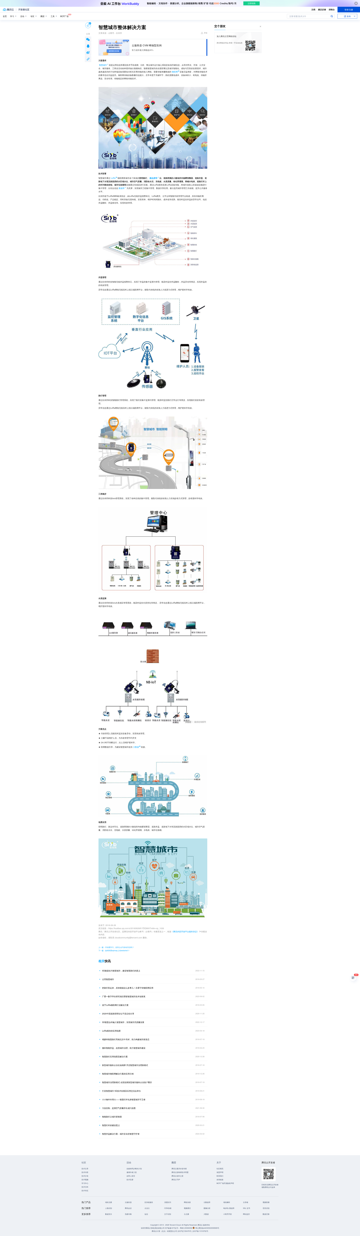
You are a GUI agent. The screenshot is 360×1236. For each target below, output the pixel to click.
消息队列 (167, 1202)
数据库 (122, 188)
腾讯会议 (128, 1208)
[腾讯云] (8, 9)
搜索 (332, 16)
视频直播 (266, 1202)
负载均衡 (128, 1214)
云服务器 (128, 1202)
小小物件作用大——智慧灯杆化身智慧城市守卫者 (123, 1099)
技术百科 (85, 1187)
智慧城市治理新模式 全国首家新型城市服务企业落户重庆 (127, 1082)
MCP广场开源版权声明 (225, 1183)
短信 (146, 1214)
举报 (205, 33)
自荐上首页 (131, 1176)
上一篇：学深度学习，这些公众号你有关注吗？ (116, 947)
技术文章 (85, 1168)
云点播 (186, 1214)
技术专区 (85, 1190)
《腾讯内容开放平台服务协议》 (185, 931)
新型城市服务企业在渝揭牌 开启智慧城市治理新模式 (125, 1065)
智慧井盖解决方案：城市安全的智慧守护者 (121, 1133)
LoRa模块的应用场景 (111, 1030)
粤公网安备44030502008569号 (207, 1228)
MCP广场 (64, 16)
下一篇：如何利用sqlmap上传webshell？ (114, 950)
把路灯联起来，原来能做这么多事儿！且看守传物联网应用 (127, 987)
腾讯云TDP (176, 1179)
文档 (313, 9)
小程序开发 (227, 1214)
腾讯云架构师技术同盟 (180, 1172)
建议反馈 (322, 9)
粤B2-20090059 (186, 1228)
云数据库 (207, 1202)
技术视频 (85, 1179)
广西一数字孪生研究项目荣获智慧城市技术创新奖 (123, 996)
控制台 (332, 9)
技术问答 (85, 1172)
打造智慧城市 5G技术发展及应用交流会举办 (121, 1090)
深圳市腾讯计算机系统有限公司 (153, 1228)
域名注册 (108, 1202)
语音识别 (266, 1208)
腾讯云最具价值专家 (179, 1168)
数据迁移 (266, 1214)
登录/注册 (349, 9)
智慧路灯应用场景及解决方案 (115, 1056)
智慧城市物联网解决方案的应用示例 (118, 1073)
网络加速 (187, 1202)
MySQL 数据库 (228, 1208)
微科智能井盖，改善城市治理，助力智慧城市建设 (123, 1047)
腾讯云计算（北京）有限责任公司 (164, 1231)
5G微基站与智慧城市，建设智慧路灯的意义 (121, 970)
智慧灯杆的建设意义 (111, 1125)
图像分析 (207, 1208)
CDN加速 (167, 1208)
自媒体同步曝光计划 (134, 1168)
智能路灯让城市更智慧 (112, 1116)
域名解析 (226, 1202)
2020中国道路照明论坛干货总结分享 (118, 1013)
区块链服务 (149, 1202)
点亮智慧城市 (108, 979)
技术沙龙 (85, 1176)
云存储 (245, 1202)
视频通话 (187, 1208)
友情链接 (220, 1179)
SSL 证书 (246, 1208)
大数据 (206, 1214)
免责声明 (220, 1172)
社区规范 (220, 1168)
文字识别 (167, 1214)
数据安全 (108, 1214)
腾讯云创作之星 (177, 1176)
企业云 (147, 1208)
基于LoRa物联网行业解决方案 (115, 1005)
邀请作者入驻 (132, 1172)
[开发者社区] (23, 9)
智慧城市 (103, 64)
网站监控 (246, 1214)
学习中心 (85, 1183)
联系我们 (220, 1176)
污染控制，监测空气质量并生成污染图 (119, 1108)
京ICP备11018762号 (200, 1231)
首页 (5, 16)
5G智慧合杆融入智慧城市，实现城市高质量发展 (123, 1022)
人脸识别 (108, 1208)
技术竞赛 (130, 1179)
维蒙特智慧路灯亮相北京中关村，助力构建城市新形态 (125, 1039)
